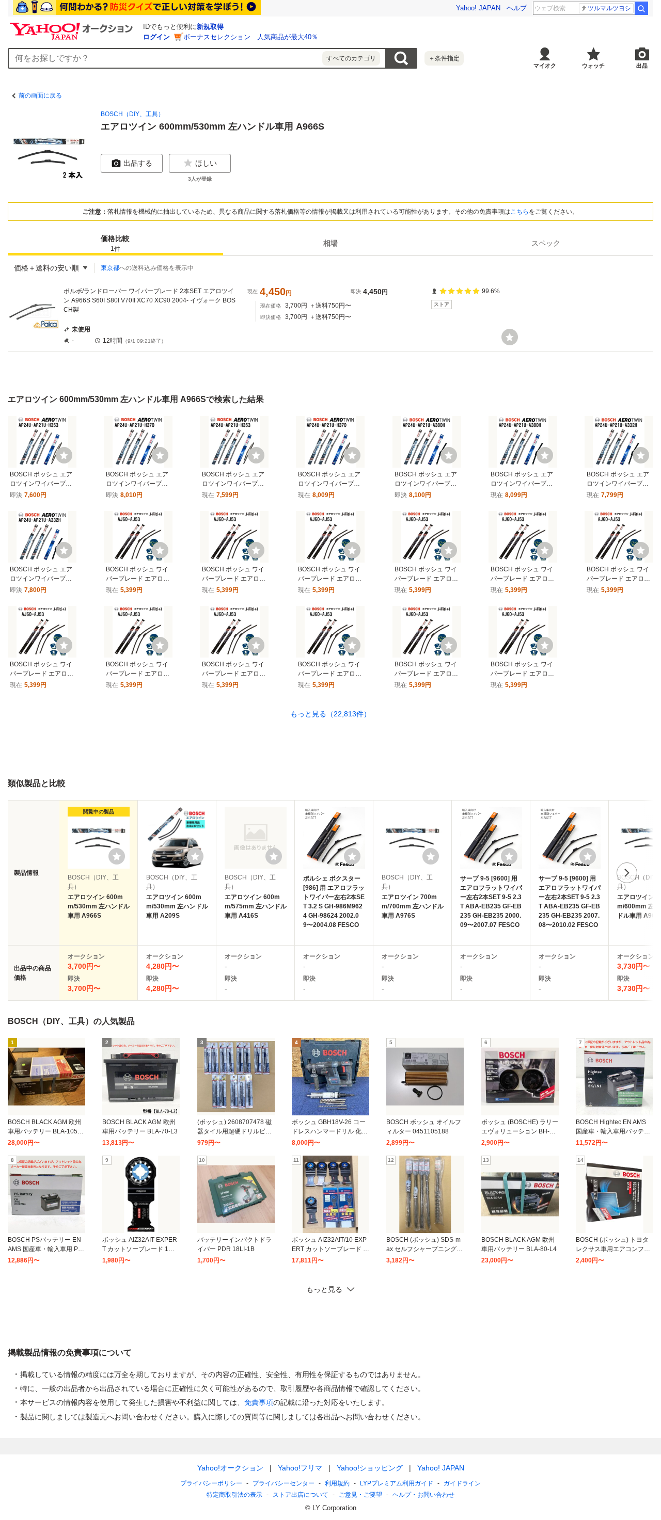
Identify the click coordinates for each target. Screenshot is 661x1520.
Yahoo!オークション (230, 1468)
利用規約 (337, 1483)
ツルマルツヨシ (609, 8)
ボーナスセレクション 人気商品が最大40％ (250, 37)
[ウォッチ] (509, 337)
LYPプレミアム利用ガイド (396, 1483)
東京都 (110, 268)
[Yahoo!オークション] (73, 25)
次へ (627, 872)
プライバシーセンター (283, 1483)
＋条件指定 (444, 58)
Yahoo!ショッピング (370, 1468)
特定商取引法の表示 (234, 1494)
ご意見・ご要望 (360, 1494)
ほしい (206, 163)
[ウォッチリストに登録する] (116, 856)
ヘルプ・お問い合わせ (423, 1494)
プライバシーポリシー (211, 1483)
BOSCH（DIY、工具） (132, 114)
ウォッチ (593, 65)
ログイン (156, 37)
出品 (642, 65)
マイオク (544, 65)
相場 (330, 243)
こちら (519, 211)
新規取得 (210, 26)
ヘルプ (517, 8)
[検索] (641, 8)
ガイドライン (462, 1483)
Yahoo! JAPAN (478, 8)
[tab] (115, 243)
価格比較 (115, 243)
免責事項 (258, 1402)
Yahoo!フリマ (300, 1468)
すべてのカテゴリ (351, 58)
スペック (545, 243)
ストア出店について (300, 1494)
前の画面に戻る (40, 95)
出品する (137, 163)
